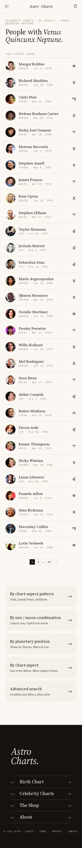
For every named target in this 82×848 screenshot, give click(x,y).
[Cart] (75, 6)
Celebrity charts (19, 20)
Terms (42, 831)
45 (49, 562)
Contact (73, 831)
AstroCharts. (25, 756)
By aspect (47, 20)
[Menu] (7, 6)
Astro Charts (41, 6)
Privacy (57, 831)
